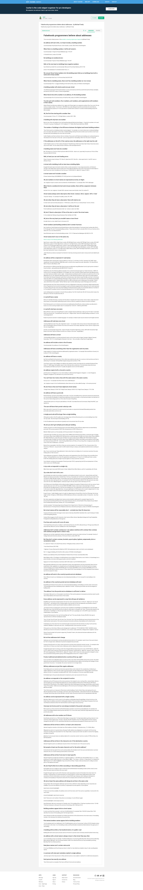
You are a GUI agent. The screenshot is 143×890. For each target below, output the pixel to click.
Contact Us (64, 879)
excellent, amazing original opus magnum (71, 39)
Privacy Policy (76, 884)
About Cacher (78, 1)
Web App (87, 1)
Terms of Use (76, 881)
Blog (74, 879)
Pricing (54, 884)
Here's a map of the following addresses (53, 239)
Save (101, 17)
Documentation (77, 877)
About (54, 881)
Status (63, 881)
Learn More (111, 9)
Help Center (64, 877)
